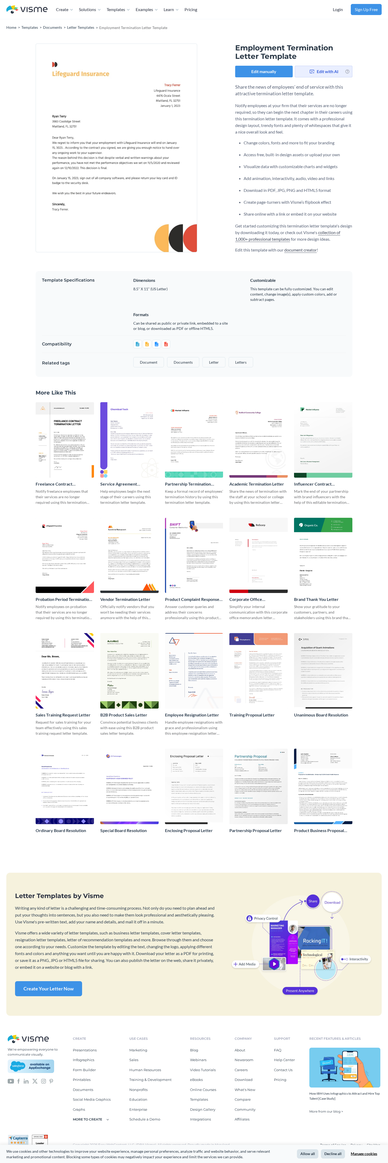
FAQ (277, 1050)
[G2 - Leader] (40, 1137)
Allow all (307, 1153)
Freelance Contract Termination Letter (54, 484)
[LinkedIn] (26, 1081)
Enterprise (138, 1109)
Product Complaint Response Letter (192, 599)
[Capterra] (20, 1137)
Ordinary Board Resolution (61, 830)
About (240, 1050)
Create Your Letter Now (48, 988)
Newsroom (244, 1060)
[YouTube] (11, 1081)
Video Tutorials (203, 1070)
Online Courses (203, 1090)
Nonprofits (138, 1090)
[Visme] (27, 9)
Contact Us (283, 1070)
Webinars (198, 1060)
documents (183, 362)
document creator (300, 249)
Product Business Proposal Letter (319, 830)
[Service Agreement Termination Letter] (129, 440)
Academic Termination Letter (256, 483)
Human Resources (145, 1070)
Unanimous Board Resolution (321, 714)
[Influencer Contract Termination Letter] (323, 440)
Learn (169, 9)
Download (244, 1079)
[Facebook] (18, 1081)
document (148, 362)
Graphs (79, 1109)
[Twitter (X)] (35, 1081)
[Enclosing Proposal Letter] (194, 786)
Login (338, 9)
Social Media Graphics (92, 1099)
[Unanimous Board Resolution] (323, 671)
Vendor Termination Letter (125, 599)
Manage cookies (364, 1153)
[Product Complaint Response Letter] (194, 555)
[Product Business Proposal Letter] (323, 786)
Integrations (200, 1119)
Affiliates (242, 1119)
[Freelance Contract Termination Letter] (65, 440)
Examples (144, 9)
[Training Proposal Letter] (258, 671)
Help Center (284, 1060)
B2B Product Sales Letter (123, 714)
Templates (116, 9)
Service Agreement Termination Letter (118, 484)
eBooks (196, 1079)
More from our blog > (326, 1111)
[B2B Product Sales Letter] (129, 671)
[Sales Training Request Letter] (65, 671)
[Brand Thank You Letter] (323, 555)
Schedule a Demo (144, 1119)
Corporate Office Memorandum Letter (249, 599)
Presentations (85, 1050)
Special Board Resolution (123, 830)
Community (245, 1109)
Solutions (87, 9)
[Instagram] (43, 1081)
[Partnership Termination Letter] (194, 440)
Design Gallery (202, 1109)
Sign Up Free (366, 9)
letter (214, 362)
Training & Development (150, 1079)
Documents (83, 1090)
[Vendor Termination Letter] (129, 555)
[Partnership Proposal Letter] (258, 786)
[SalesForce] (31, 1066)
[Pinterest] (51, 1081)
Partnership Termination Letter (188, 484)
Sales (133, 1060)
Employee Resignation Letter (192, 714)
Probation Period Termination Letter (63, 599)
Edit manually (263, 71)
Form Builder (84, 1070)
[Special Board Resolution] (129, 786)
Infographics (83, 1060)
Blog (194, 1050)
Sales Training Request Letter (63, 714)
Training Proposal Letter (252, 714)
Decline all (333, 1153)
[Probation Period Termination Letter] (65, 555)
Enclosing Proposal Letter (189, 830)
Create (62, 9)
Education (138, 1099)
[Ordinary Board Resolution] (65, 786)
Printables (82, 1079)
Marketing (138, 1050)
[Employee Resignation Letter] (194, 671)
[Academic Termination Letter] (258, 440)
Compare (243, 1099)
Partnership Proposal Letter (255, 830)
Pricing (190, 9)
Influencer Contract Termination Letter (313, 484)
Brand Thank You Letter (316, 599)
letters (241, 362)
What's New (245, 1090)
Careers (241, 1070)
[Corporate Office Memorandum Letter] (258, 555)
